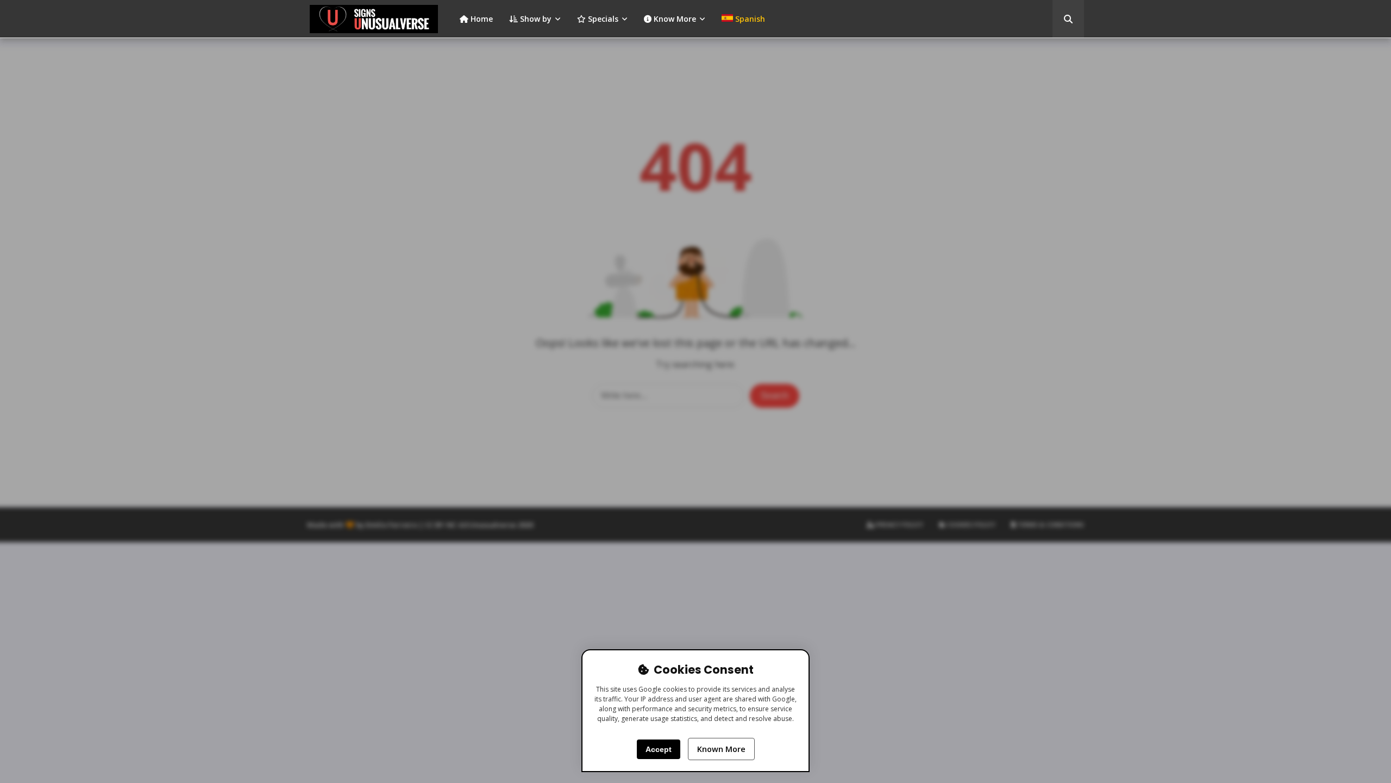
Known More (721, 749)
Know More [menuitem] (673, 19)
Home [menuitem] (480, 19)
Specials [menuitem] (602, 19)
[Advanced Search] (1068, 19)
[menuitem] (743, 19)
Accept (659, 749)
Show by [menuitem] (535, 19)
